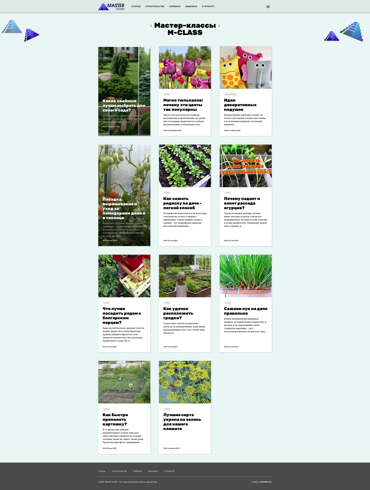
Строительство (154, 6)
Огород (136, 6)
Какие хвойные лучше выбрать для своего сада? (124, 106)
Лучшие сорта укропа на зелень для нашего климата (182, 421)
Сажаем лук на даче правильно (245, 311)
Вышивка (191, 6)
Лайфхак (175, 6)
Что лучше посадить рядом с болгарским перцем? (122, 315)
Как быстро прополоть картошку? (115, 419)
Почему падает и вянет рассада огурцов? (242, 203)
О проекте (208, 6)
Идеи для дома (231, 94)
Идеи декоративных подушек (240, 105)
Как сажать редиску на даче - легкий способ (182, 203)
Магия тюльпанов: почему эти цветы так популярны (183, 105)
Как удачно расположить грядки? (178, 313)
